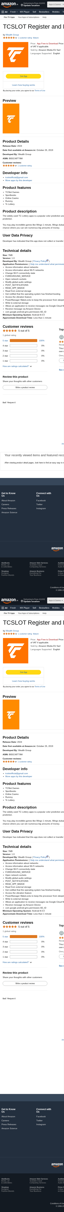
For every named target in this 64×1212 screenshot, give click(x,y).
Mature (36, 38)
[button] (32, 4)
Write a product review (25, 387)
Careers (5, 504)
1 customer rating (25, 38)
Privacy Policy (39, 261)
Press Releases (8, 508)
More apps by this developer (18, 180)
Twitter (39, 504)
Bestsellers (44, 12)
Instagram (41, 508)
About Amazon (8, 500)
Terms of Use (40, 91)
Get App (23, 76)
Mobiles (56, 12)
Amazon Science (9, 512)
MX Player (25, 12)
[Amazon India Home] (57, 549)
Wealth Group (12, 35)
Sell (34, 12)
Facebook (41, 500)
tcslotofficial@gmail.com (16, 177)
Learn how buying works (23, 85)
